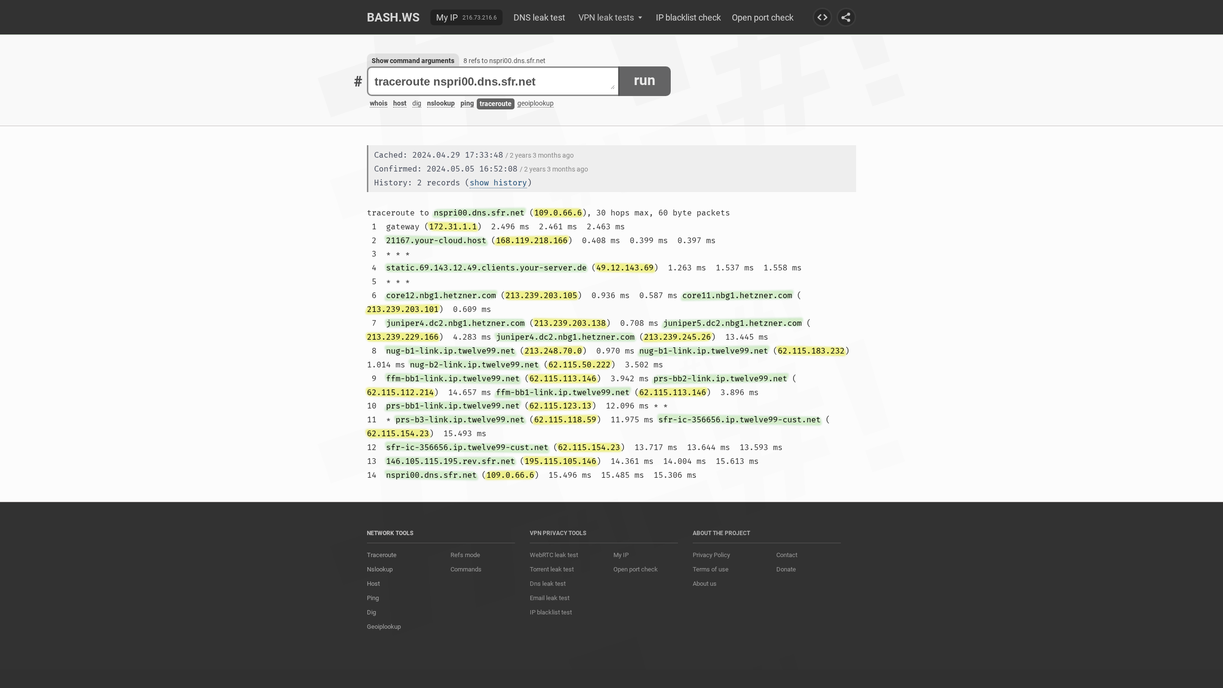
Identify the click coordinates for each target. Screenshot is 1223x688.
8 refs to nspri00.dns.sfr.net (504, 60)
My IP (447, 17)
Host (373, 583)
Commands (466, 569)
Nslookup (380, 569)
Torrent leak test (552, 569)
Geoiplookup (384, 626)
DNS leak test (539, 17)
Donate (786, 569)
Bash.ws (393, 17)
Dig (371, 612)
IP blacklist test (551, 612)
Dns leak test (548, 583)
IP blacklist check (688, 17)
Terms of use (711, 569)
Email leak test (549, 598)
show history (498, 183)
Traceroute (382, 555)
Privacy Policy (711, 555)
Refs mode (465, 555)
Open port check (763, 17)
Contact (786, 555)
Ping (373, 598)
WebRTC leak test (554, 555)
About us (705, 583)
